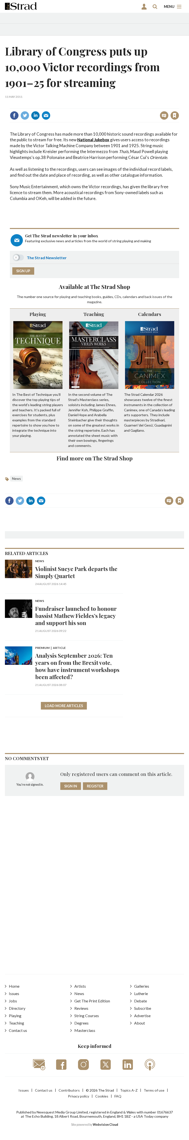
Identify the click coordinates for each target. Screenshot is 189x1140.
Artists (80, 986)
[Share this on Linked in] (35, 115)
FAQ (117, 1096)
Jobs (13, 1000)
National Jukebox (93, 139)
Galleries (141, 986)
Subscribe (142, 1008)
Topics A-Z (129, 1090)
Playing (38, 314)
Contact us (18, 1030)
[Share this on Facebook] (14, 115)
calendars (130, 297)
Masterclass (84, 1030)
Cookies (101, 1096)
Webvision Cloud (105, 1124)
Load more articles (64, 706)
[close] (178, 105)
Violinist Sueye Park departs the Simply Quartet (76, 572)
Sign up (23, 271)
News (16, 478)
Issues (14, 993)
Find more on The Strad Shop (95, 458)
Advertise (142, 1015)
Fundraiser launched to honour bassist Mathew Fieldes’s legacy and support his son (76, 616)
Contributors (69, 1090)
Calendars (149, 314)
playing (65, 297)
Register (95, 786)
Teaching (93, 314)
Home (14, 986)
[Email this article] (46, 115)
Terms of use (154, 1090)
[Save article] (174, 115)
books (96, 297)
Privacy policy (78, 1096)
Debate (140, 1000)
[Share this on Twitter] (24, 115)
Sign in (113, 105)
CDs (117, 297)
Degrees (81, 1023)
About (139, 1023)
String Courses (86, 1015)
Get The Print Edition (92, 1000)
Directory (17, 1008)
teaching (84, 297)
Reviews (81, 1008)
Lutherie (141, 993)
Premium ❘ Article (50, 648)
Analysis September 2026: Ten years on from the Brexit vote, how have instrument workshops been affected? (77, 666)
